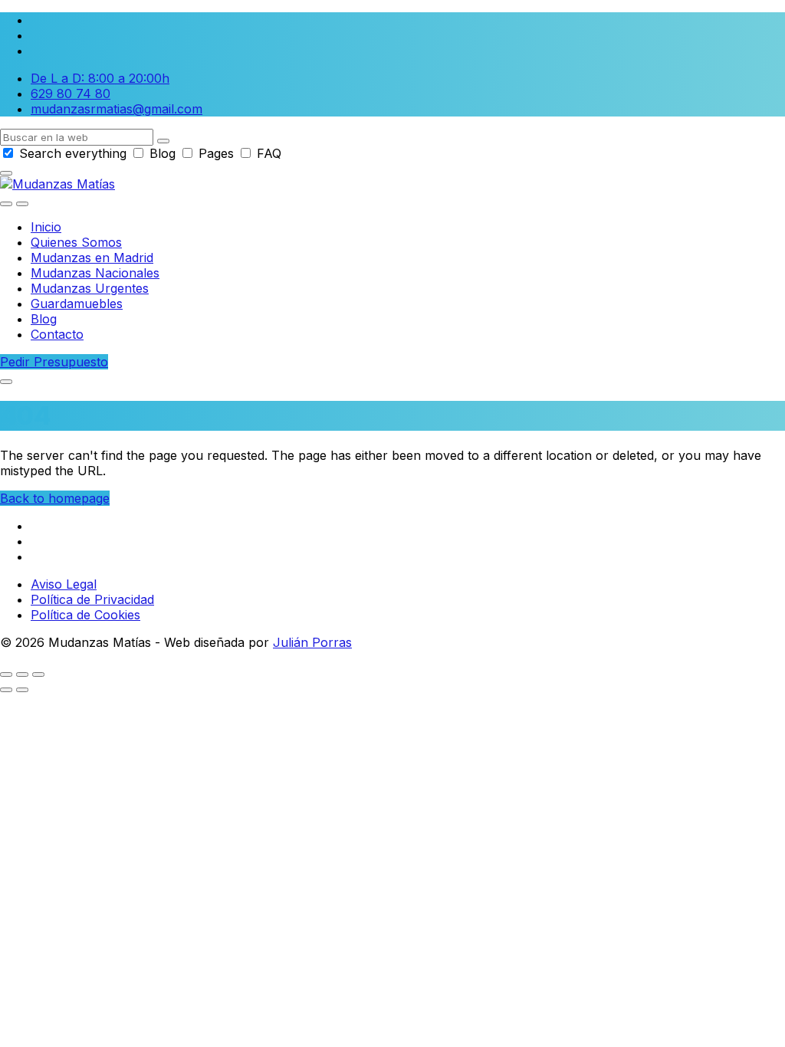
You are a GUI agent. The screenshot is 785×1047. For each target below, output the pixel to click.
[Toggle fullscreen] (22, 674)
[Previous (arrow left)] (6, 690)
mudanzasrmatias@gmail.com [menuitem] (116, 109)
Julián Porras (312, 642)
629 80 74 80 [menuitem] (70, 93)
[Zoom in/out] (38, 674)
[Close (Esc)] (6, 674)
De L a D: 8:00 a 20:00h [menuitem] (100, 78)
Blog (162, 153)
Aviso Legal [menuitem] (64, 584)
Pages (216, 153)
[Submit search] (163, 141)
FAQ (267, 153)
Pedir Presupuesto (54, 361)
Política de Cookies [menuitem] (85, 614)
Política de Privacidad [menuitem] (92, 599)
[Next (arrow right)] (22, 690)
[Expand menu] (22, 204)
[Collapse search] (6, 173)
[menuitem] (46, 227)
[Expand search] (6, 204)
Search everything (72, 153)
